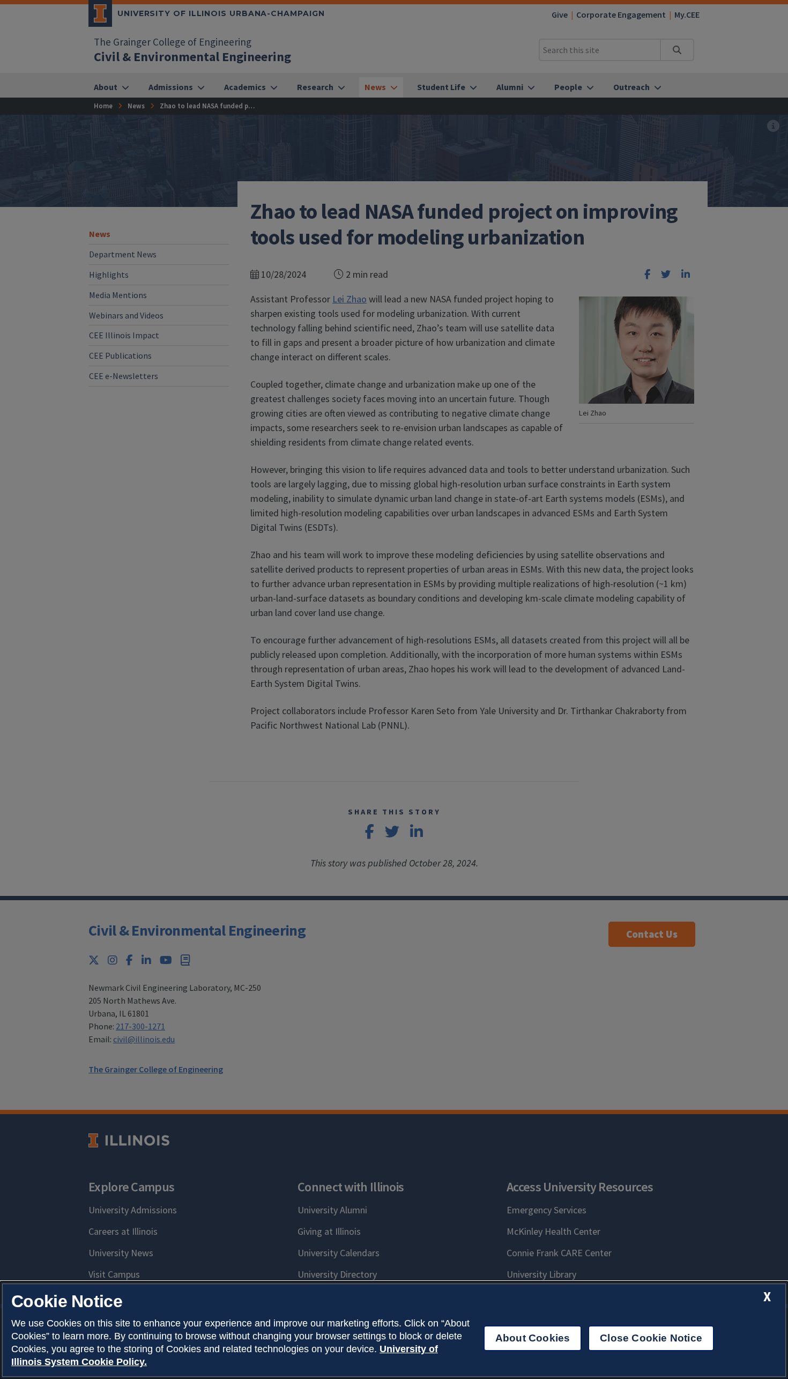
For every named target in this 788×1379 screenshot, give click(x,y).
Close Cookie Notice (651, 1338)
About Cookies (532, 1338)
